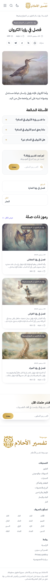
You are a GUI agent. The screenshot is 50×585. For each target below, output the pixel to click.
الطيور (45, 468)
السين (7, 526)
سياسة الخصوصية (40, 559)
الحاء (30, 520)
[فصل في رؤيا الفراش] (25, 291)
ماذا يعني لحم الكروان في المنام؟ (30, 129)
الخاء (19, 520)
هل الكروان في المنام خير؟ (33, 139)
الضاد (19, 531)
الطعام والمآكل (42, 483)
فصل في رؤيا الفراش (36, 313)
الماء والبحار (43, 497)
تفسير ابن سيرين (41, 549)
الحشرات (44, 478)
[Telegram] (15, 43)
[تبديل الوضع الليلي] (17, 5)
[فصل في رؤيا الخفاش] (25, 237)
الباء (30, 515)
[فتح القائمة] (5, 5)
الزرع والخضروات (41, 487)
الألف (42, 515)
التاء (19, 515)
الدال (7, 520)
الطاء (7, 531)
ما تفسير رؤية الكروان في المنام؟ (30, 119)
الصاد (31, 531)
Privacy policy (41, 554)
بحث (14, 167)
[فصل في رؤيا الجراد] (25, 345)
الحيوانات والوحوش (40, 473)
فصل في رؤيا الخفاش (36, 259)
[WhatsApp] (35, 43)
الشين (42, 531)
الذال (42, 526)
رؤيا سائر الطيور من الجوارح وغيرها (28, 15)
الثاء (7, 515)
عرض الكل (9, 217)
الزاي (19, 526)
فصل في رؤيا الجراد (37, 368)
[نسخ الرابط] (9, 43)
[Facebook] (22, 43)
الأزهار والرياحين (41, 492)
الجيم (42, 520)
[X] (28, 43)
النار (46, 501)
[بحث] (11, 5)
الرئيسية (45, 15)
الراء (30, 526)
